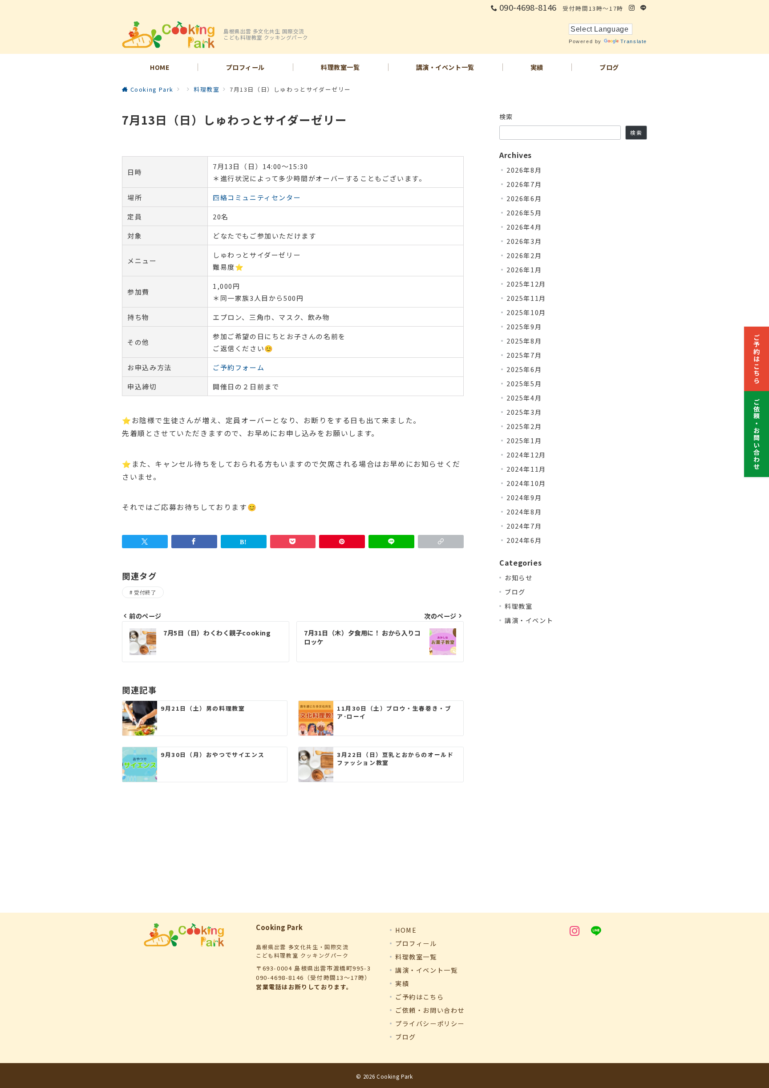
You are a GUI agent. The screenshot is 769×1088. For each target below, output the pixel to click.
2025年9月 (524, 326)
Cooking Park (394, 1076)
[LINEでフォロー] (643, 8)
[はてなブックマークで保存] (244, 541)
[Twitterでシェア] (145, 541)
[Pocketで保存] (293, 541)
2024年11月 (526, 469)
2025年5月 (524, 383)
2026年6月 (524, 198)
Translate (633, 41)
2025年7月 (524, 355)
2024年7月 (524, 526)
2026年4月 (524, 226)
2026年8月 (524, 170)
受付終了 (145, 592)
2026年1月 (524, 269)
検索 (506, 116)
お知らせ (518, 577)
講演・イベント (529, 620)
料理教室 (518, 606)
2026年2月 (524, 255)
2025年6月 (524, 369)
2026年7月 (524, 184)
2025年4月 (524, 397)
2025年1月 (524, 440)
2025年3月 (524, 412)
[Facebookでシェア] (194, 541)
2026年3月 (524, 241)
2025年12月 (526, 283)
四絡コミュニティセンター (257, 197)
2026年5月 (524, 212)
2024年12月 (526, 454)
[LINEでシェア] (391, 541)
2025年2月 (524, 426)
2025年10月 (526, 312)
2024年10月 (526, 483)
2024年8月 (524, 511)
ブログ (515, 591)
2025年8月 (524, 340)
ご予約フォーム (238, 367)
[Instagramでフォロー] (632, 8)
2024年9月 (524, 497)
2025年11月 (526, 298)
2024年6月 (524, 540)
